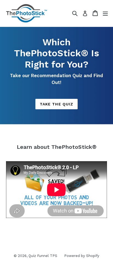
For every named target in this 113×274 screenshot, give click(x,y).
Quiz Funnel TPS (43, 256)
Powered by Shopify (81, 256)
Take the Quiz (57, 104)
